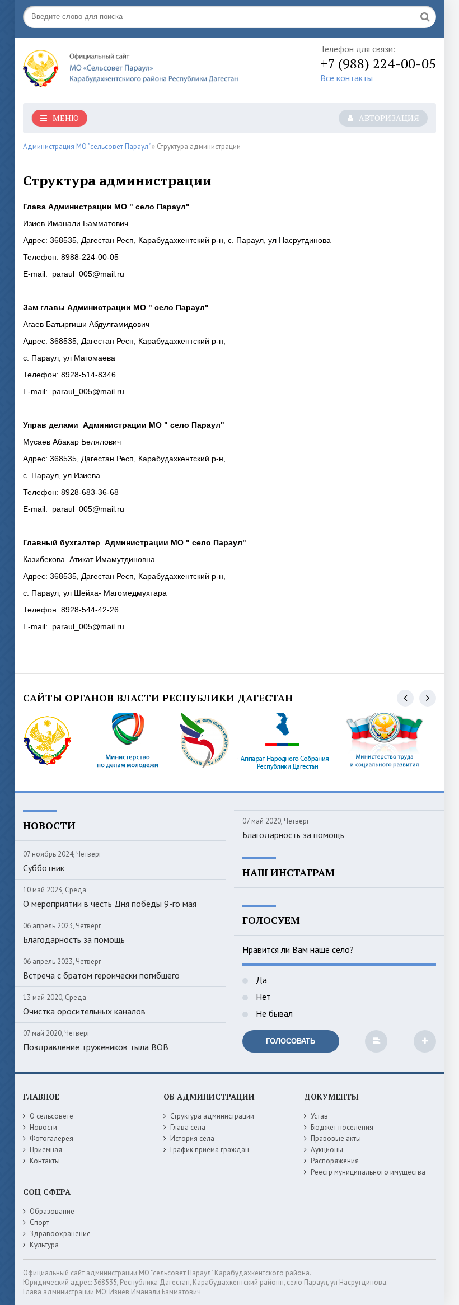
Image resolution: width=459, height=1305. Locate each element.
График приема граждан (209, 1149)
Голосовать (290, 1041)
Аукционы (327, 1149)
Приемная (46, 1149)
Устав (319, 1116)
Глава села (187, 1127)
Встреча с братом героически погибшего (101, 975)
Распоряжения (335, 1161)
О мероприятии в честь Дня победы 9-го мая (109, 903)
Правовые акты (336, 1138)
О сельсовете (51, 1116)
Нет (262, 996)
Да (260, 979)
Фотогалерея (51, 1138)
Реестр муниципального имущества (368, 1172)
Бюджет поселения (342, 1127)
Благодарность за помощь (74, 939)
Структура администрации (212, 1116)
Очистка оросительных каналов (84, 1011)
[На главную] (135, 71)
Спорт (39, 1222)
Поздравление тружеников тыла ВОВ (95, 1047)
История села (192, 1138)
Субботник (43, 867)
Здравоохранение (60, 1233)
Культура (44, 1245)
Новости (43, 1127)
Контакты (45, 1161)
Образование (52, 1211)
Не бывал (273, 1013)
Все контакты (346, 77)
